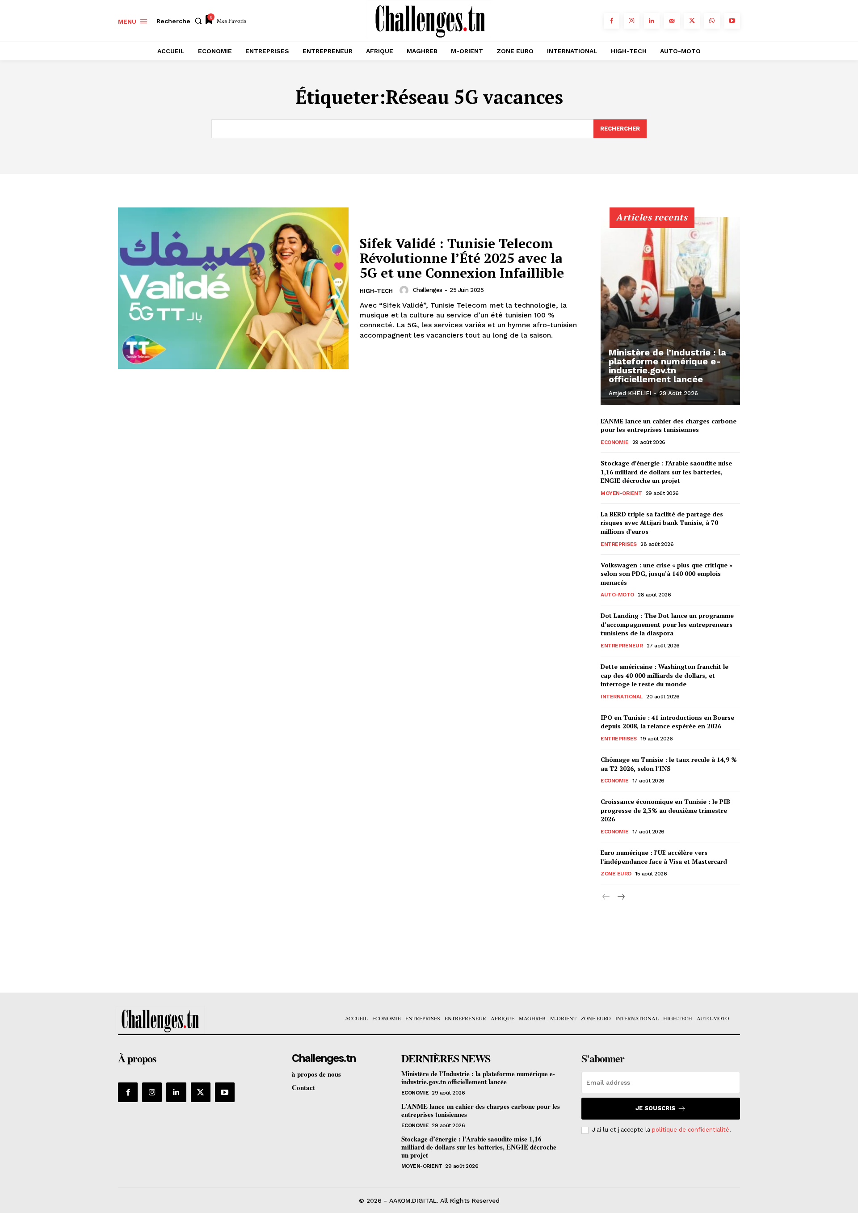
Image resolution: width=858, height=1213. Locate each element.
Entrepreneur (622, 645)
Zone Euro (616, 874)
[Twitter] (692, 21)
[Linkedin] (652, 21)
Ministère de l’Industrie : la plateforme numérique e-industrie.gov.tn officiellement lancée (667, 366)
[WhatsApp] (712, 21)
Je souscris (655, 1108)
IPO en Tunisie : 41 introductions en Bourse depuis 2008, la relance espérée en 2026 (667, 722)
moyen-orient (621, 493)
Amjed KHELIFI (630, 393)
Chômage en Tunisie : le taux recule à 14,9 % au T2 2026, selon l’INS (669, 764)
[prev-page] (606, 897)
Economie (614, 442)
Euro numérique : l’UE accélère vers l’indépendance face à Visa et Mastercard (664, 857)
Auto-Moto (617, 595)
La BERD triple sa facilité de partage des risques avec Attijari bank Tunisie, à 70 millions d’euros (662, 523)
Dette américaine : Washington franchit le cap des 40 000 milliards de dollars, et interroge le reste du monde (664, 675)
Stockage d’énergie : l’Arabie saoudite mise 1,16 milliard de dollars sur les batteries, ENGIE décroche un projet (666, 472)
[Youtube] (732, 21)
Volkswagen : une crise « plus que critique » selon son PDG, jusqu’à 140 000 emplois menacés (666, 574)
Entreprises (619, 544)
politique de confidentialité (690, 1129)
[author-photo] (405, 290)
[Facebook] (611, 21)
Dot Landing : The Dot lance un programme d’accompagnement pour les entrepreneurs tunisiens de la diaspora (667, 624)
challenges (427, 290)
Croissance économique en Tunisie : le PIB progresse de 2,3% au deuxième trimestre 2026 (665, 810)
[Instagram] (631, 21)
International (622, 696)
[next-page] (620, 897)
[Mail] (672, 21)
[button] (181, 21)
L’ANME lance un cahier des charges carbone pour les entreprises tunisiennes (668, 425)
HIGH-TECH (376, 290)
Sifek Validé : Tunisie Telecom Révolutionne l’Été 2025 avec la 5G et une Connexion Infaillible (462, 258)
